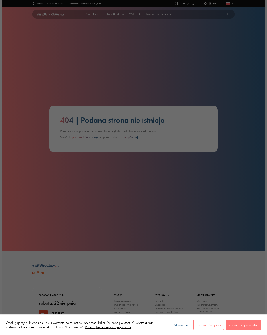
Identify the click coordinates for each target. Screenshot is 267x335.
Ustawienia (180, 325)
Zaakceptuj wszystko (243, 325)
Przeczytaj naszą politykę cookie (108, 327)
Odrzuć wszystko (209, 325)
